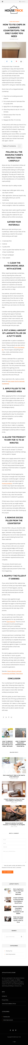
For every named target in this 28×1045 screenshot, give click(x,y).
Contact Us (4, 996)
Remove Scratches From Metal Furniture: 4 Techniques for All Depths (18, 910)
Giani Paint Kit (11, 622)
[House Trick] (14, 9)
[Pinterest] (16, 61)
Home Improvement (15, 21)
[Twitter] (11, 61)
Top (14, 1041)
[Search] (20, 1)
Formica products (7, 483)
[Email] (21, 61)
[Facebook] (7, 61)
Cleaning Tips (9, 951)
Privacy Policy (5, 1000)
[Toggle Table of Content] (18, 146)
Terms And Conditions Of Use (9, 1003)
